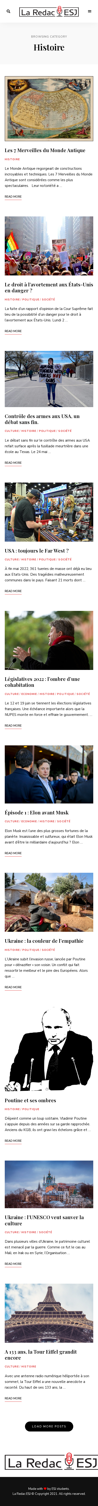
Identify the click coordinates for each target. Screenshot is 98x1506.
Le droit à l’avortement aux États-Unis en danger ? (49, 287)
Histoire (12, 159)
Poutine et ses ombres (30, 1100)
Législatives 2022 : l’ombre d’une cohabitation (42, 681)
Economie (29, 694)
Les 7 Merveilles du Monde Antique (45, 150)
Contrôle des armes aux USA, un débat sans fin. (42, 419)
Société (48, 299)
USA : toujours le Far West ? (37, 550)
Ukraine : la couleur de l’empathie (44, 940)
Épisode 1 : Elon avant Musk (37, 812)
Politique (30, 299)
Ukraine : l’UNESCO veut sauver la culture (44, 1220)
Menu (89, 11)
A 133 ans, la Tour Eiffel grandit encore (41, 1354)
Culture (12, 431)
